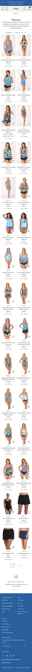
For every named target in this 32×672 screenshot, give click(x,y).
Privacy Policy (5, 624)
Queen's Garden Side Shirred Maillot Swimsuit (24, 131)
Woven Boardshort (24, 518)
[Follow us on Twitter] (7, 655)
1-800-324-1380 (6, 662)
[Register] (25, 646)
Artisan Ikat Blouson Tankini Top (8, 96)
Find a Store (21, 600)
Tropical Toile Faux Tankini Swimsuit (23, 413)
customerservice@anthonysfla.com (11, 659)
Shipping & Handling (7, 603)
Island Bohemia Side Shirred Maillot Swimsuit (8, 413)
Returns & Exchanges (7, 606)
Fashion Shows (6, 609)
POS (17, 667)
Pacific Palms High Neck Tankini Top (23, 238)
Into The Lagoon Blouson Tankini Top (23, 273)
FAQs (3, 611)
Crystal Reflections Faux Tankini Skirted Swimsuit (23, 343)
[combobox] (24, 8)
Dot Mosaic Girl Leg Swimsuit (8, 203)
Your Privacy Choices (7, 632)
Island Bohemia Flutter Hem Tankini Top (24, 484)
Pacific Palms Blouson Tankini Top (8, 238)
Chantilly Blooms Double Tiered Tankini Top (23, 168)
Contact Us (5, 600)
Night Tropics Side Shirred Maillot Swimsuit (24, 308)
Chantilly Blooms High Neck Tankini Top (8, 168)
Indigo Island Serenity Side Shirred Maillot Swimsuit (8, 378)
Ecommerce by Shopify (24, 667)
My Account (21, 609)
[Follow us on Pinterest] (14, 655)
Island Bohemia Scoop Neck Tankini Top (8, 60)
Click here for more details (16, 4)
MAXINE (8, 57)
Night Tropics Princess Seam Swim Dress (8, 308)
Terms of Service (6, 627)
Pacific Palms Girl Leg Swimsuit (8, 273)
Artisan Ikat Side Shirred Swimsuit (24, 96)
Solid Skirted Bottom (23, 553)
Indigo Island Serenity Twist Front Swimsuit (24, 378)
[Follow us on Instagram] (10, 655)
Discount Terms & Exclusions (22, 612)
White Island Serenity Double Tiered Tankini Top (23, 449)
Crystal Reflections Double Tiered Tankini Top (8, 449)
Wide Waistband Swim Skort (8, 554)
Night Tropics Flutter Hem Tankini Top (8, 343)
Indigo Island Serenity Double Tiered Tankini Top (8, 484)
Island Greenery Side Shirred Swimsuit (23, 60)
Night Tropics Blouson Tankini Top (24, 203)
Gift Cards (20, 606)
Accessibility (5, 629)
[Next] (20, 565)
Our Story (4, 621)
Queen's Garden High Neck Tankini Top (8, 131)
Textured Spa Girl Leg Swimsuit (8, 519)
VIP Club (20, 603)
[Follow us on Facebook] (3, 655)
